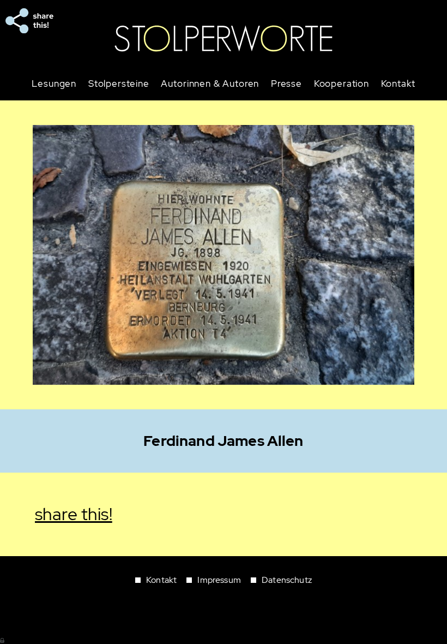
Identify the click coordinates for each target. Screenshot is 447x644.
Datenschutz (287, 580)
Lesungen (54, 84)
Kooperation (341, 84)
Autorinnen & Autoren (210, 84)
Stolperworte (223, 39)
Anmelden (2, 639)
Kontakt (398, 84)
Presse (286, 84)
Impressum (218, 580)
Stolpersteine (118, 84)
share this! (29, 20)
